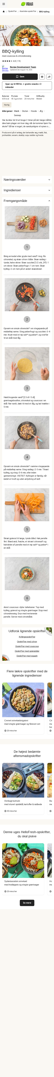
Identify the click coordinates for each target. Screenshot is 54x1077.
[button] (27, 190)
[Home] (3, 11)
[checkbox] (3, 61)
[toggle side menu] (3, 4)
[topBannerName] (27, 20)
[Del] (49, 76)
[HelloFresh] (27, 4)
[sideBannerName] (27, 156)
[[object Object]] (42, 76)
